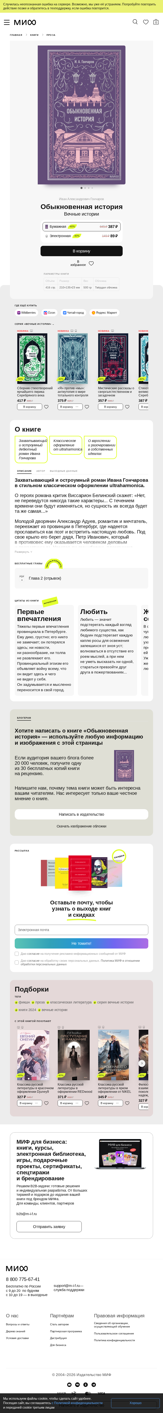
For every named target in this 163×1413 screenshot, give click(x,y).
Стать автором (58, 1311)
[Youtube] (69, 1371)
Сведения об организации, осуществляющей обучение (111, 1312)
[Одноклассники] (85, 1371)
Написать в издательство (81, 813)
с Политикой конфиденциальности (52, 1403)
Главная (16, 35)
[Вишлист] (146, 23)
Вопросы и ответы (17, 1311)
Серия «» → (33, 323)
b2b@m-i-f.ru (26, 1201)
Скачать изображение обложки (82, 825)
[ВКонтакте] (77, 1371)
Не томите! (81, 936)
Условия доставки (17, 1325)
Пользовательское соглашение (112, 1320)
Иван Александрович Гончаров (81, 199)
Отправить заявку (49, 1213)
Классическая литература (68, 996)
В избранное (77, 263)
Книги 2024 (27, 1003)
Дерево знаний (15, 1318)
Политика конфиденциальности (113, 1327)
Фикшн (24, 996)
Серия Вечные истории (111, 996)
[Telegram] (93, 1371)
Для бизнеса (57, 1332)
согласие (33, 947)
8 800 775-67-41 (22, 1266)
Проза (50, 35)
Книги (34, 35)
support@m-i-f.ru (67, 1272)
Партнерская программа (65, 1318)
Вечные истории (53, 1003)
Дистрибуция (58, 1325)
